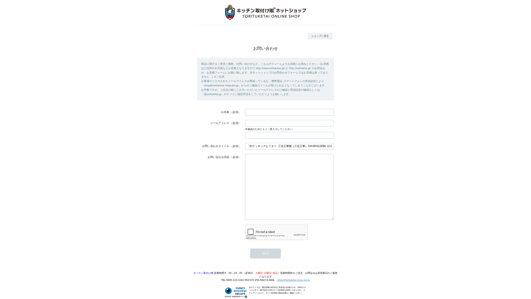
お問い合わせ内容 (218, 157)
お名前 (225, 112)
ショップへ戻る (320, 35)
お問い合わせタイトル (215, 146)
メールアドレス (219, 123)
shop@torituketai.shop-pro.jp (293, 280)
